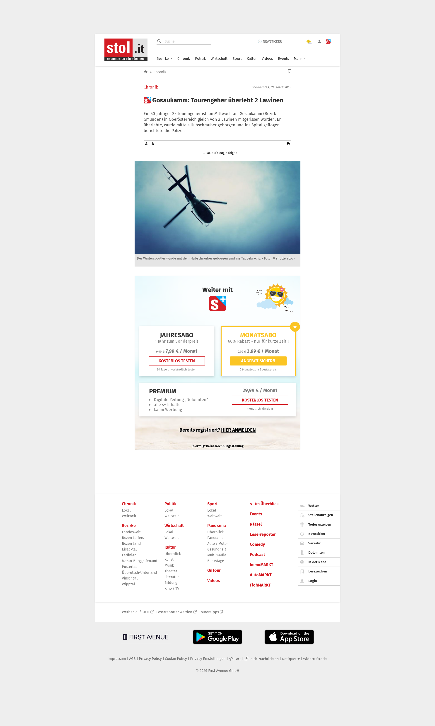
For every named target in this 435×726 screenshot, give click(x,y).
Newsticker (316, 534)
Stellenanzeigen (320, 515)
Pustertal (129, 567)
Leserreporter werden (174, 612)
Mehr (298, 58)
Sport (237, 58)
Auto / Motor (217, 543)
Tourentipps (209, 612)
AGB (132, 658)
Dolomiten (316, 553)
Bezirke (163, 58)
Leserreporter (263, 534)
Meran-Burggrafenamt (139, 561)
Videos (267, 58)
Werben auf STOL (136, 612)
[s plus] (328, 41)
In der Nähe (317, 562)
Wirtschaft (219, 58)
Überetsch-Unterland (139, 572)
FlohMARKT (260, 585)
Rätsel (256, 524)
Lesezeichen (317, 571)
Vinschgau (130, 578)
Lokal (126, 510)
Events (283, 58)
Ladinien (129, 555)
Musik (169, 565)
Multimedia (216, 555)
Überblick (172, 554)
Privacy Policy (150, 658)
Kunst (169, 559)
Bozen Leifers (133, 538)
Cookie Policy (176, 658)
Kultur (252, 58)
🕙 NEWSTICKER (270, 41)
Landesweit (131, 532)
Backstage (215, 561)
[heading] (217, 100)
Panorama (216, 525)
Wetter (313, 506)
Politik (200, 58)
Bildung (170, 582)
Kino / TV (171, 588)
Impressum (117, 658)
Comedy (257, 544)
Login (312, 581)
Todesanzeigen (319, 524)
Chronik (183, 58)
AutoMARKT (261, 575)
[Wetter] (309, 42)
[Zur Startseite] (146, 72)
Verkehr (314, 543)
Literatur (171, 577)
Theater (170, 571)
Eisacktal (129, 549)
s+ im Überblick (264, 504)
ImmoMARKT (261, 565)
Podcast (257, 554)
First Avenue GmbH (223, 670)
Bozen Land (131, 543)
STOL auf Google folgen (220, 153)
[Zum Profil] (319, 41)
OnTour (214, 570)
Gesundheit (216, 549)
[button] (289, 71)
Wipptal (128, 584)
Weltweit (129, 516)
